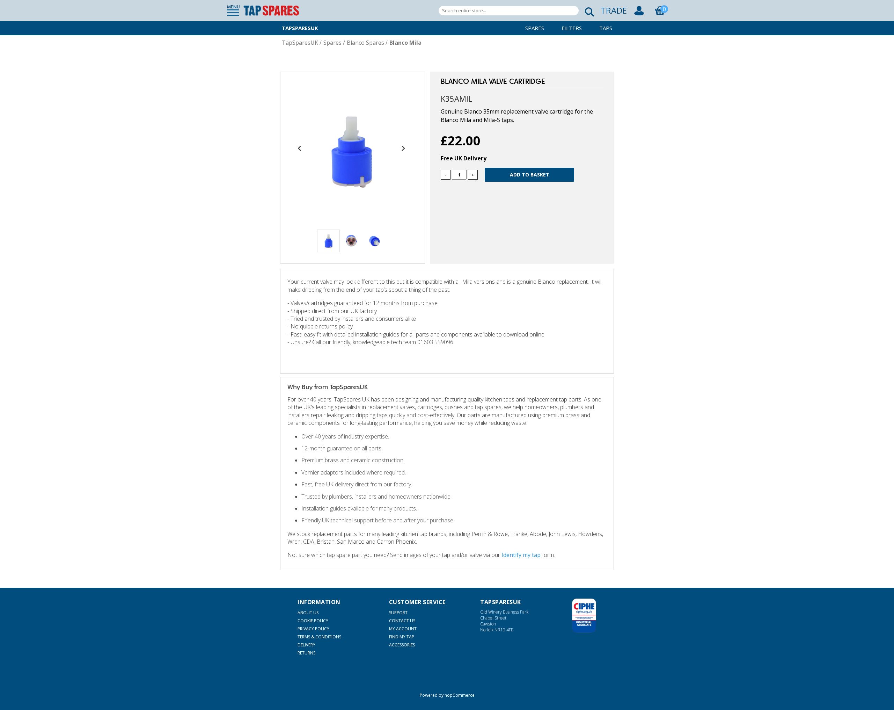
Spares (534, 27)
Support (398, 613)
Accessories (402, 645)
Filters (572, 27)
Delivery (306, 645)
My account (403, 629)
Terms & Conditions (319, 637)
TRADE (614, 10)
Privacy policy (313, 629)
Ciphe (584, 615)
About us (308, 613)
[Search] (587, 11)
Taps (605, 27)
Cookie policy (313, 621)
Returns (306, 653)
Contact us (402, 621)
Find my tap (401, 637)
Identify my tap (521, 555)
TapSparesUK (300, 27)
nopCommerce (460, 695)
